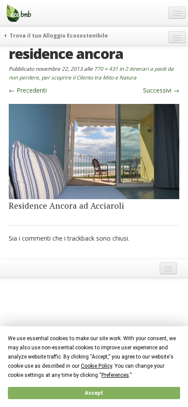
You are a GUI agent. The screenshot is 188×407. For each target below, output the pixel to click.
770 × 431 (106, 68)
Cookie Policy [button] (96, 366)
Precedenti (28, 90)
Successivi (161, 90)
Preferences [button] (115, 375)
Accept (94, 393)
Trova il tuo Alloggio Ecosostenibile (58, 35)
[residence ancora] (94, 151)
